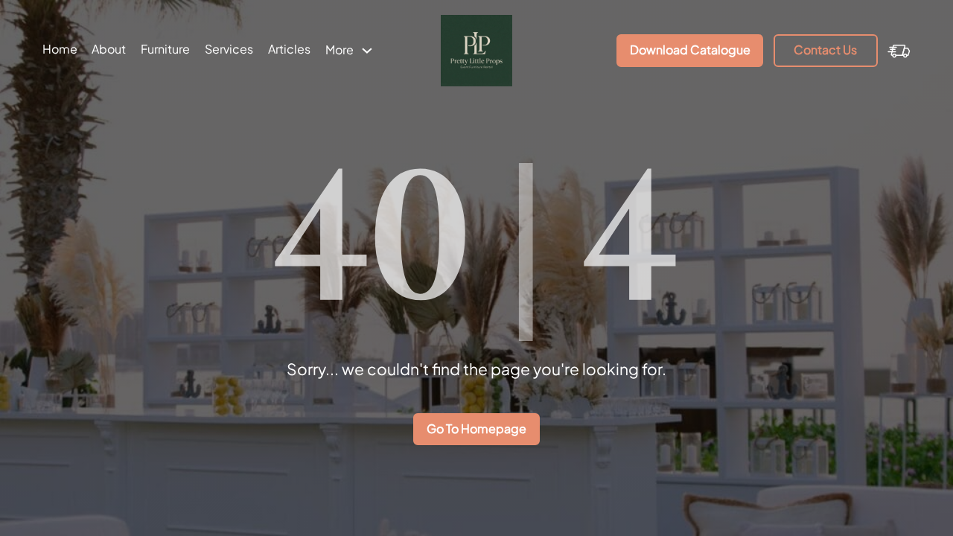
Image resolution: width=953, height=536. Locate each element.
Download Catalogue (690, 49)
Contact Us (825, 49)
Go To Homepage (476, 428)
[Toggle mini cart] (899, 50)
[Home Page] (476, 50)
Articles (289, 49)
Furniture (165, 49)
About (109, 49)
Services (229, 49)
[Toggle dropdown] (367, 51)
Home (59, 49)
